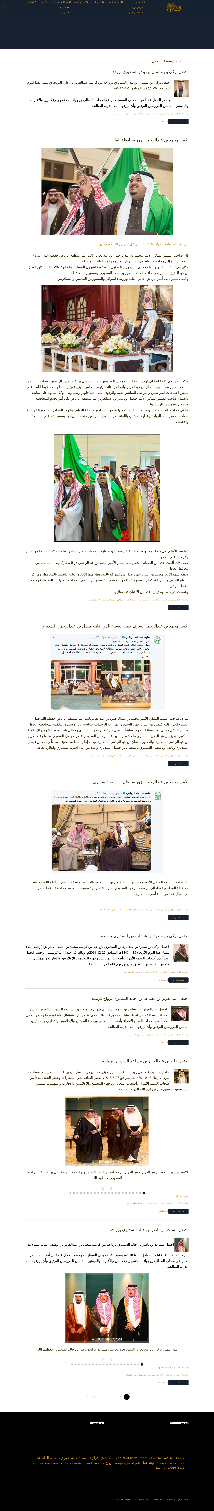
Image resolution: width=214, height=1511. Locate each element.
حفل (144, 1463)
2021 (122, 1458)
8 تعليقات (163, 1211)
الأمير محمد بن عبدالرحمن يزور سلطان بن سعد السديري (141, 782)
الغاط (45, 1458)
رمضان (115, 1463)
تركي (157, 1463)
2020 (129, 1458)
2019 (135, 1458)
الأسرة (78, 1458)
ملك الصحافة (39, 1463)
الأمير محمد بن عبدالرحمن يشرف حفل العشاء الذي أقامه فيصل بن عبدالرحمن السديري (115, 626)
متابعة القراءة (178, 122)
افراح (96, 1458)
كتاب (91, 1463)
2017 (147, 1458)
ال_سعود (86, 1458)
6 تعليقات (163, 979)
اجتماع (128, 600)
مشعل (46, 1463)
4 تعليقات (163, 1042)
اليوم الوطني (173, 1463)
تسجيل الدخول (183, 1499)
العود (51, 1458)
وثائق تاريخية (136, 8)
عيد (95, 1463)
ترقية (162, 1463)
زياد (103, 1463)
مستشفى (54, 1463)
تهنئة (126, 114)
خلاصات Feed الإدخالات (162, 1499)
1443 (159, 1458)
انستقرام (63, 8)
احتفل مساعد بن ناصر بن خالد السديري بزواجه (149, 1229)
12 (94, 1397)
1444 (153, 1458)
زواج (121, 114)
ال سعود (57, 1458)
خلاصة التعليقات (141, 1499)
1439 (182, 1458)
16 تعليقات (163, 1382)
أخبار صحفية (137, 600)
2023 (111, 1458)
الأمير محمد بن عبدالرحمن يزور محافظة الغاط (150, 140)
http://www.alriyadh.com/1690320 (173, 1367)
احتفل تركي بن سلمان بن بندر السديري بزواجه (149, 71)
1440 (176, 1458)
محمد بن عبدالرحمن (68, 1463)
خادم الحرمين (133, 1462)
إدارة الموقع (176, 114)
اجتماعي (138, 114)
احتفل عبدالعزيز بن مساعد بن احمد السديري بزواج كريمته (140, 998)
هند (33, 1463)
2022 (116, 1458)
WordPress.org (122, 1499)
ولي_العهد (161, 1467)
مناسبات (114, 114)
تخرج (167, 1463)
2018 (141, 1458)
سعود (100, 1463)
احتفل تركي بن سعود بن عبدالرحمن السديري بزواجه (145, 936)
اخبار (131, 114)
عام (98, 600)
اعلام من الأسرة (135, 12)
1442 (165, 1458)
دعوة (121, 1463)
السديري (68, 1457)
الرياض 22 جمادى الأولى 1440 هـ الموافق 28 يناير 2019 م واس (144, 244)
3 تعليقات (163, 121)
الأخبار (178, 1203)
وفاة (180, 1467)
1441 (171, 1458)
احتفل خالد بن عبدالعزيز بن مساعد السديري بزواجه (145, 1061)
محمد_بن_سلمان (82, 1463)
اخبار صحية (106, 600)
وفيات (172, 1467)
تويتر (65, 12)
